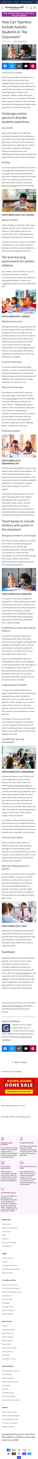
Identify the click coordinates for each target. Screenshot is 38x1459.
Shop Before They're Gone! (19, 1091)
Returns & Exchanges (10, 1228)
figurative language (9, 185)
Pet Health (6, 1385)
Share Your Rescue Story (11, 1400)
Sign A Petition (7, 1314)
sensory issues (11, 398)
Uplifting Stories (8, 1393)
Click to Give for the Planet (12, 1292)
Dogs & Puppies (8, 1378)
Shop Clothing (7, 1337)
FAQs (4, 1235)
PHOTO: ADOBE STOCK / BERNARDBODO (18, 771)
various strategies (22, 973)
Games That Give (8, 1310)
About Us (5, 1239)
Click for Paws (7, 1299)
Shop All (5, 1326)
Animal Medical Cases (10, 1419)
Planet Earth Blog (8, 1396)
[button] (27, 8)
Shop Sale (6, 1355)
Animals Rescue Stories (10, 1371)
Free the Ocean (7, 1306)
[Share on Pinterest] (32, 66)
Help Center (6, 1224)
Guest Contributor (20, 41)
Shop (16, 2)
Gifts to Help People (9, 1412)
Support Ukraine (8, 1426)
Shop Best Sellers (8, 1329)
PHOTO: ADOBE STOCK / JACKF (14, 926)
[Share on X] (12, 66)
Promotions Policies (9, 1265)
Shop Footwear (7, 1340)
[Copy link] (19, 66)
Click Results (7, 1246)
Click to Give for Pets (10, 1285)
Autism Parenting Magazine (12, 1006)
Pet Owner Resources (10, 1382)
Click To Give (7, 2)
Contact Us (6, 1231)
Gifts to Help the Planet (10, 1416)
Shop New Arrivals (9, 1359)
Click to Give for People (11, 1288)
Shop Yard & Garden (9, 1348)
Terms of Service (8, 1258)
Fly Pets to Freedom (9, 1423)
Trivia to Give (7, 1296)
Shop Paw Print (7, 1333)
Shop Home (6, 1344)
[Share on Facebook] (5, 66)
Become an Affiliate (9, 1242)
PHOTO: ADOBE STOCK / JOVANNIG (16, 316)
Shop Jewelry (7, 1351)
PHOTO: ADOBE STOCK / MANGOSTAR (17, 594)
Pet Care (5, 1389)
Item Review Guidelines (11, 1269)
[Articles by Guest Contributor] (6, 1027)
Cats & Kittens (7, 1374)
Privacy (5, 1262)
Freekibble (6, 1303)
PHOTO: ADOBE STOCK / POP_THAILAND (18, 215)
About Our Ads (7, 1273)
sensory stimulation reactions (20, 785)
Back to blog (20, 1062)
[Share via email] (25, 66)
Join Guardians (27, 2)
